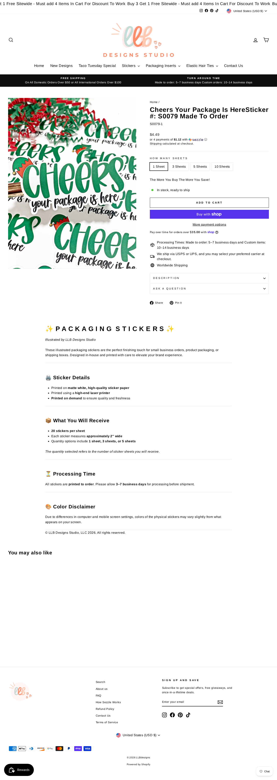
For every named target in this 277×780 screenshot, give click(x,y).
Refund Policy (105, 708)
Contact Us (233, 66)
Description (166, 278)
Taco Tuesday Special (97, 66)
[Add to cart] (12, 569)
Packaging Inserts (161, 66)
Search (100, 682)
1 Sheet (159, 166)
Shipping (156, 143)
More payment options (209, 224)
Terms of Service (107, 722)
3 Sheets (179, 166)
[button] (209, 139)
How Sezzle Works (108, 702)
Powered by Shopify (138, 764)
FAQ (98, 695)
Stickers (129, 66)
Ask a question (169, 288)
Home (39, 66)
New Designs (61, 66)
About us (102, 688)
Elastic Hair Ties (200, 66)
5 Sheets (200, 166)
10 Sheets (222, 166)
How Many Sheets (169, 158)
